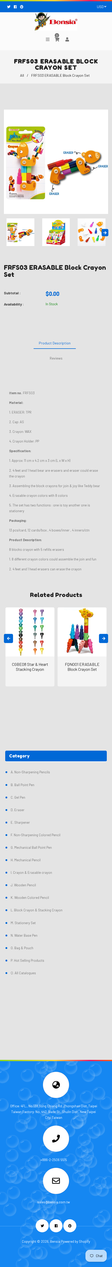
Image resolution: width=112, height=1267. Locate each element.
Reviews (56, 358)
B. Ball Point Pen (22, 785)
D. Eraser (17, 810)
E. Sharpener (20, 822)
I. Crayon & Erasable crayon (31, 872)
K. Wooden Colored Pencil (30, 897)
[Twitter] (9, 7)
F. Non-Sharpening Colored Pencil (35, 835)
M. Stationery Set (23, 923)
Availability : (14, 304)
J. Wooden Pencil (23, 885)
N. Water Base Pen (24, 935)
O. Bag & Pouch (22, 948)
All (22, 75)
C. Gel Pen (18, 797)
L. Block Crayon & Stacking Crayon (37, 910)
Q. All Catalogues (23, 973)
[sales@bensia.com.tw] (56, 1182)
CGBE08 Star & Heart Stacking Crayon (30, 667)
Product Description (55, 343)
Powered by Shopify (75, 1241)
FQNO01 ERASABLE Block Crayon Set (82, 667)
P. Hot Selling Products (27, 960)
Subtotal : (12, 293)
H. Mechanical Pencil (26, 860)
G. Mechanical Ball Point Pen (31, 847)
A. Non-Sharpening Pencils (30, 772)
